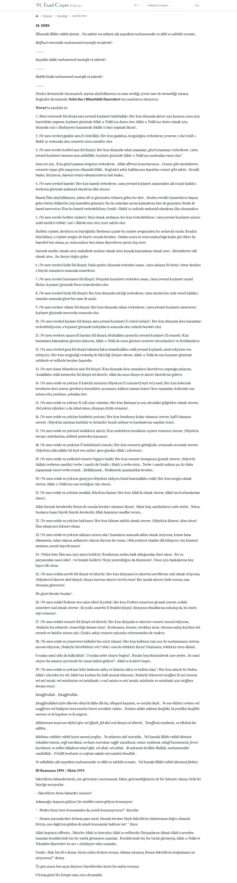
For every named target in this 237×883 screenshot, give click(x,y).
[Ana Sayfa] (37, 15)
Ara (197, 5)
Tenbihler (62, 15)
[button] (136, 5)
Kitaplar (47, 15)
